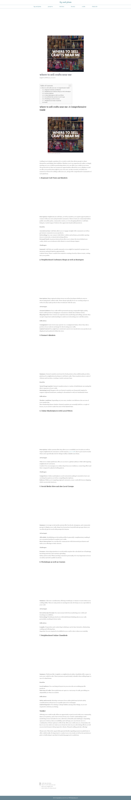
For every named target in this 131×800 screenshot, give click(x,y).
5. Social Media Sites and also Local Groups (54, 97)
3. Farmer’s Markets (48, 93)
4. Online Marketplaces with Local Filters (54, 95)
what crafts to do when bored (48, 788)
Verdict (45, 102)
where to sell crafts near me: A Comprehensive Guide (55, 88)
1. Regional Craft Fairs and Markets (52, 89)
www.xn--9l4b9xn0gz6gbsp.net (71, 798)
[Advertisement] (65, 18)
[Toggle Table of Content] (69, 86)
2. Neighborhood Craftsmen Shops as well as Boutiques (57, 91)
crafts (83, 6)
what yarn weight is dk (47, 786)
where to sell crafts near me (48, 785)
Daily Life (94, 6)
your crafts (72, 451)
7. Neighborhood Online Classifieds (52, 100)
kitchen (62, 6)
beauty (73, 6)
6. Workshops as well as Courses (52, 98)
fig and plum (65, 2)
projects (50, 6)
